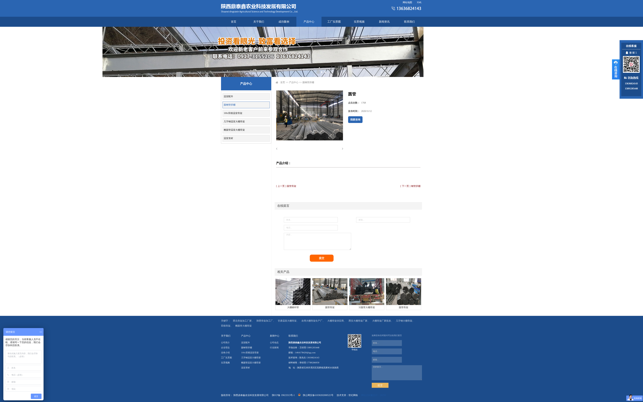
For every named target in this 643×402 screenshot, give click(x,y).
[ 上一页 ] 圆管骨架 (286, 186)
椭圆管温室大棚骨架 (234, 130)
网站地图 (407, 2)
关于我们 (258, 21)
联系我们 (409, 21)
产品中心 (309, 21)
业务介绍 (225, 352)
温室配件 (228, 96)
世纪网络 (353, 395)
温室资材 (228, 138)
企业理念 (225, 347)
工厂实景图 (334, 21)
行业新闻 (274, 347)
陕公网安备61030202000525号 (318, 395)
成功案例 (283, 21)
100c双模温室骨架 (233, 113)
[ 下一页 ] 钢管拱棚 (410, 186)
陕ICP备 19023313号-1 (283, 395)
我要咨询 (355, 119)
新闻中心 (274, 336)
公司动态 (274, 342)
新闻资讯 (384, 21)
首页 (233, 21)
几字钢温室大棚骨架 (234, 121)
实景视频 (359, 21)
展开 (616, 69)
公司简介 (225, 342)
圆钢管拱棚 (229, 105)
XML (419, 2)
